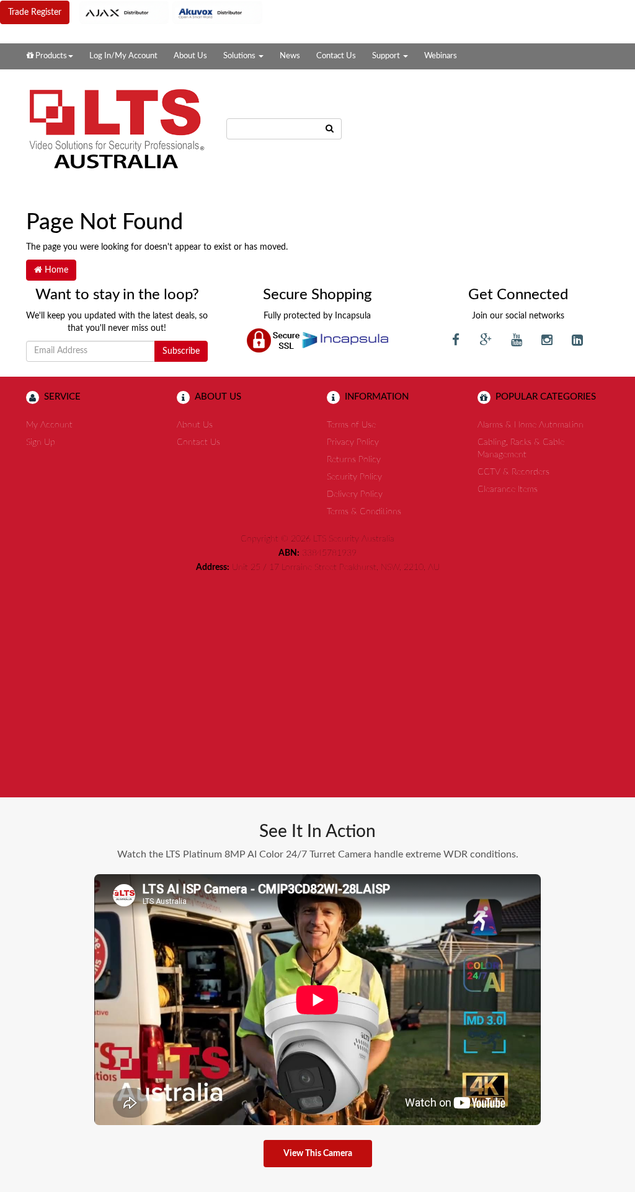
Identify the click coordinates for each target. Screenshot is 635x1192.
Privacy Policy (353, 442)
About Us (190, 56)
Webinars (440, 56)
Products (50, 56)
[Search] (330, 128)
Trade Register (34, 12)
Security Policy (354, 477)
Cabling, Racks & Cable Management (520, 448)
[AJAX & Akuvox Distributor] (171, 12)
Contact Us (336, 56)
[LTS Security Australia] (117, 129)
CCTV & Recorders (513, 472)
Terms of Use (351, 425)
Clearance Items (507, 489)
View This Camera (317, 1153)
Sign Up (40, 442)
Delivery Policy (355, 494)
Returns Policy (354, 459)
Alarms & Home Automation (530, 425)
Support (387, 56)
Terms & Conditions (364, 511)
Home (55, 270)
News (290, 56)
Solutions (240, 56)
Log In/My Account (123, 56)
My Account (49, 425)
